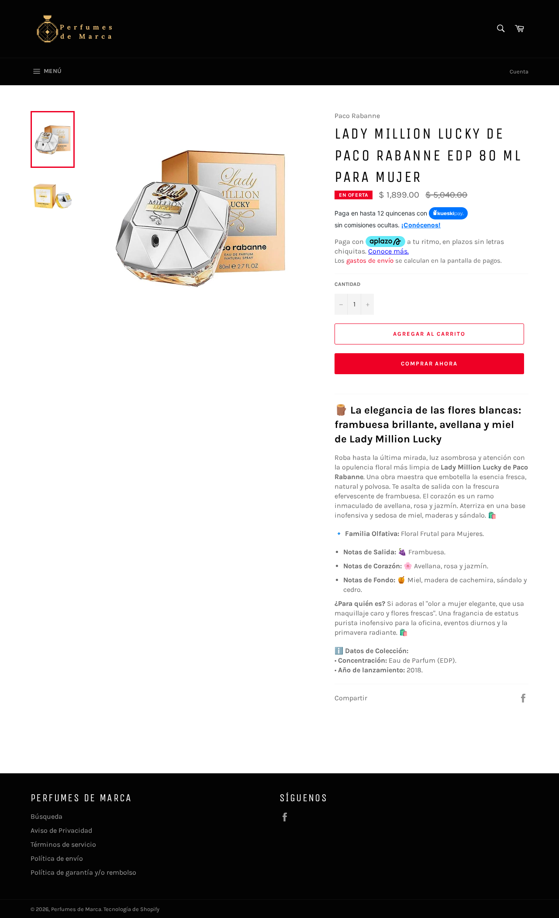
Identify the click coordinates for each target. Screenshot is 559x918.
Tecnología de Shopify (131, 909)
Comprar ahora (429, 363)
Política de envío (57, 858)
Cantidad (347, 284)
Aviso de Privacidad (61, 830)
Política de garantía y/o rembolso (83, 872)
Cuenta (519, 71)
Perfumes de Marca (76, 909)
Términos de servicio (63, 844)
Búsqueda (46, 816)
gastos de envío (369, 260)
